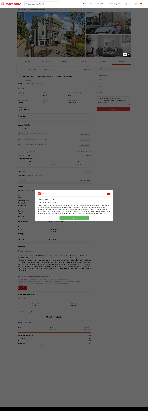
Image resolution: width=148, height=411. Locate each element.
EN (143, 4)
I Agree (74, 218)
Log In (135, 4)
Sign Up (127, 4)
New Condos (100, 4)
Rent (90, 4)
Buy (84, 4)
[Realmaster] (11, 4)
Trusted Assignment (114, 4)
